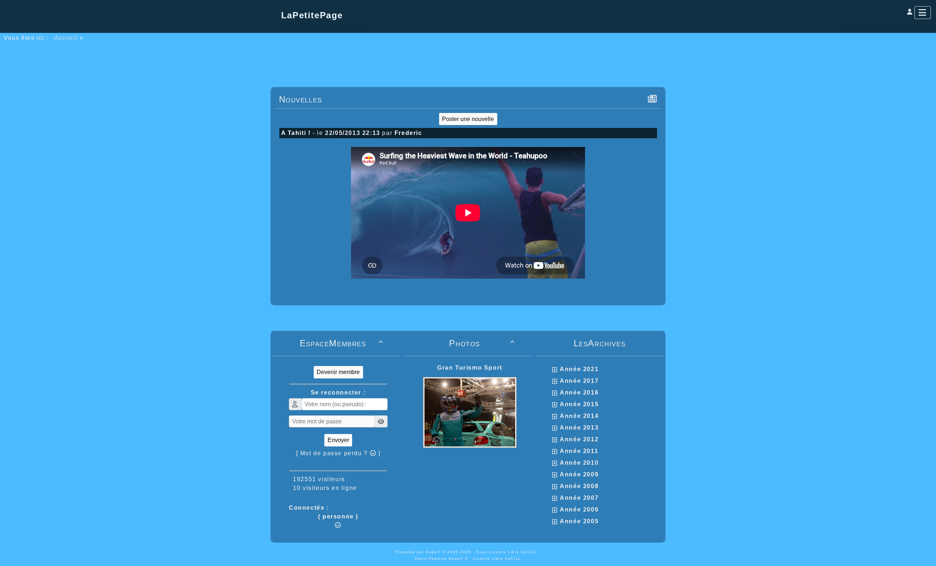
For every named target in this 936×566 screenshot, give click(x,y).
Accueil (65, 38)
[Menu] (922, 12)
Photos (482, 343)
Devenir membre (338, 372)
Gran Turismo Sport (469, 368)
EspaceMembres (342, 343)
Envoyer (338, 440)
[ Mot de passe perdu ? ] (338, 453)
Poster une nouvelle (468, 119)
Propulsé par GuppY (418, 552)
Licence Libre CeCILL (497, 558)
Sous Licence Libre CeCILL (507, 552)
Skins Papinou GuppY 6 (443, 558)
